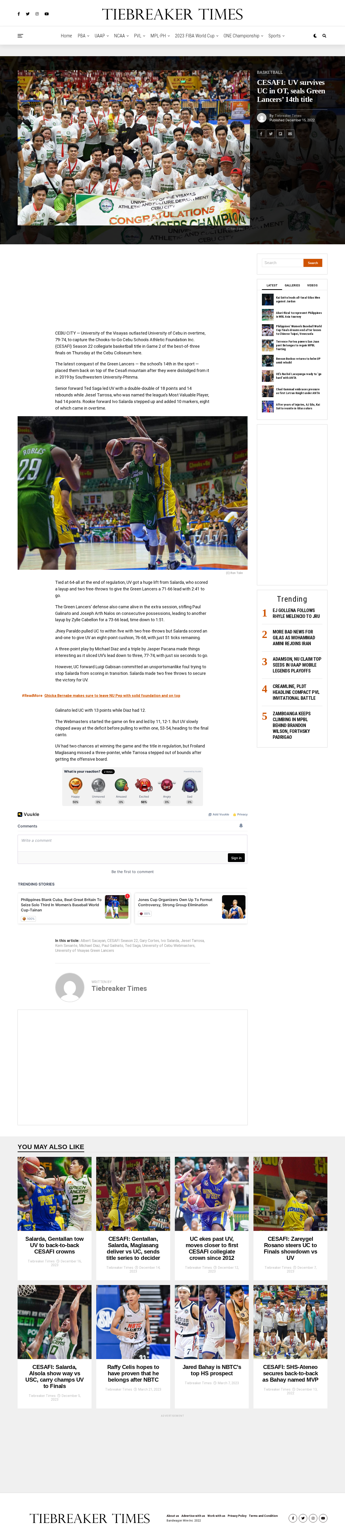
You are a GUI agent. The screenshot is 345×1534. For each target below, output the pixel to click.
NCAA (119, 36)
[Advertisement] (133, 288)
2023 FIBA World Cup (195, 36)
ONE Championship (241, 36)
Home (66, 36)
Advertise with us (193, 1516)
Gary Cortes (149, 941)
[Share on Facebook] (261, 134)
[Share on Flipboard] (280, 134)
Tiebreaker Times (288, 116)
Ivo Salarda (170, 941)
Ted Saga (133, 946)
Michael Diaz (89, 946)
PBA (81, 36)
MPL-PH (158, 36)
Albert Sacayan (93, 941)
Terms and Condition (263, 1516)
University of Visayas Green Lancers (84, 951)
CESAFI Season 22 (122, 941)
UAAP (100, 36)
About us (173, 1516)
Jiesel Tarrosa (192, 941)
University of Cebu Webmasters (168, 946)
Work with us (216, 1516)
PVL (137, 36)
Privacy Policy (237, 1516)
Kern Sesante (66, 946)
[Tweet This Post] (271, 134)
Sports (274, 36)
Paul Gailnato (112, 946)
